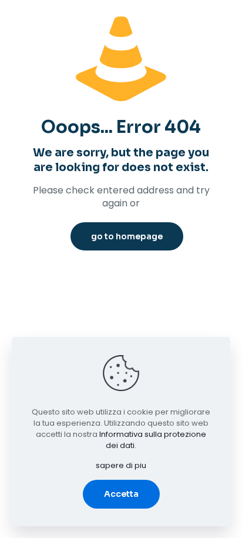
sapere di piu (121, 465)
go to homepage (127, 236)
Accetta (121, 494)
